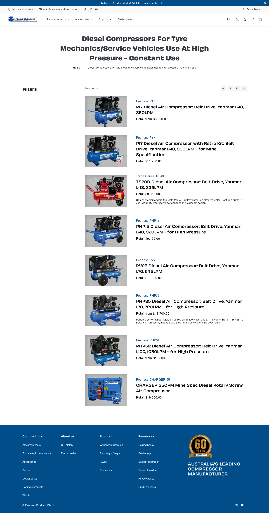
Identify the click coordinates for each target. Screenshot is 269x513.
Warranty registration (111, 444)
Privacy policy (146, 478)
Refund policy (146, 444)
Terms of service (147, 470)
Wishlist (26, 495)
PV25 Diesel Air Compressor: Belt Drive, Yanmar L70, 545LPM (187, 268)
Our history (67, 444)
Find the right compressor (36, 453)
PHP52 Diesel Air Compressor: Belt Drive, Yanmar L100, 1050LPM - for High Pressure (189, 348)
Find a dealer (68, 453)
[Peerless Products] (22, 19)
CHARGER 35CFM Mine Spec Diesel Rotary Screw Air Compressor (189, 388)
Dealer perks (125, 19)
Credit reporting (147, 486)
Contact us (106, 470)
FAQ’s (103, 461)
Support (103, 19)
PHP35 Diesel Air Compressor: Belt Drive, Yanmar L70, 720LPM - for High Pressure (189, 304)
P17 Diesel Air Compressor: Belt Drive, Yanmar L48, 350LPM (190, 109)
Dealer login (145, 453)
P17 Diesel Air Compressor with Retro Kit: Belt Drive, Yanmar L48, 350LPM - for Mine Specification (185, 149)
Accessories (82, 19)
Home (76, 67)
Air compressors (56, 19)
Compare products (32, 486)
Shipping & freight (110, 453)
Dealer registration (148, 461)
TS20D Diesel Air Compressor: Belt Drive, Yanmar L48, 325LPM (189, 184)
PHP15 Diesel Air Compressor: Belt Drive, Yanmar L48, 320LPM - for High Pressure (188, 229)
